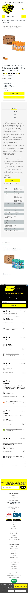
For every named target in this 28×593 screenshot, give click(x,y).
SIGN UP (14, 305)
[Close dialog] (26, 285)
